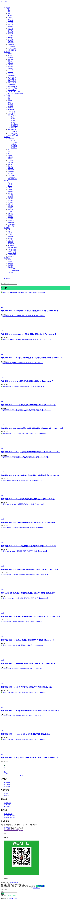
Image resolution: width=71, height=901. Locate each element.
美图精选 (10, 162)
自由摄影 (10, 208)
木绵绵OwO (11, 175)
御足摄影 (10, 202)
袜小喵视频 (11, 245)
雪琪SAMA (11, 173)
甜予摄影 (10, 206)
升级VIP (6, 795)
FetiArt (10, 102)
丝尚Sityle (11, 107)
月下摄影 (10, 200)
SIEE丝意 (10, 22)
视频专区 (7, 228)
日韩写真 (10, 265)
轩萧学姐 (10, 168)
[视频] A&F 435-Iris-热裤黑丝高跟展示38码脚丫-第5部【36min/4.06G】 (28, 405)
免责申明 (7, 782)
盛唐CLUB (11, 109)
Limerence (10, 72)
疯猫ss (9, 153)
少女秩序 (14, 142)
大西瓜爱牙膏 (12, 50)
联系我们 (7, 786)
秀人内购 (10, 263)
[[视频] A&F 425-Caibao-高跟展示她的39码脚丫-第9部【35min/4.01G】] (22, 621)
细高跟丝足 (11, 243)
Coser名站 (11, 138)
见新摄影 (10, 68)
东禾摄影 (10, 191)
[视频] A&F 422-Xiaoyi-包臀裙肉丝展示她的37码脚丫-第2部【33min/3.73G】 (30, 711)
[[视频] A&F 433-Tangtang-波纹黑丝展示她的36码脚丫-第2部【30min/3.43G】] (24, 433)
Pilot (9, 182)
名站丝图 (7, 95)
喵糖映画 (14, 148)
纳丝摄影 (10, 26)
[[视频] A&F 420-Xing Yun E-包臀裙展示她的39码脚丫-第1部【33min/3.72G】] (24, 739)
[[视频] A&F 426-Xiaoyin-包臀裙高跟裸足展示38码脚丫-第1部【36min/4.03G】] (25, 598)
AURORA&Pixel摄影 (14, 91)
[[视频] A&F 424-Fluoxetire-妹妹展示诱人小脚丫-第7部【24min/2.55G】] (22, 645)
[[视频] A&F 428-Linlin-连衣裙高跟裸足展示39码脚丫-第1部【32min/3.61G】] (24, 551)
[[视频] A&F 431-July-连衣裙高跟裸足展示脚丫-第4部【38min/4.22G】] (22, 480)
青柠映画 (10, 57)
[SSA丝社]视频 (12, 247)
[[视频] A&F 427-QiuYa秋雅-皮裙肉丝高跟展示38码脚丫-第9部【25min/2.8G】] (24, 574)
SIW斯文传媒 (12, 48)
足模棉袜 (7, 52)
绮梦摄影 (10, 198)
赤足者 (10, 55)
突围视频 (10, 236)
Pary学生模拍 (12, 82)
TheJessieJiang (12, 254)
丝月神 (13, 269)
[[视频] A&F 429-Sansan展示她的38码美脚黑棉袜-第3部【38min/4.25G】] (23, 527)
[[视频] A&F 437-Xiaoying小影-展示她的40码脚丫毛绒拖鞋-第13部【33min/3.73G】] (26, 339)
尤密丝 (10, 100)
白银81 (10, 155)
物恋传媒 (10, 33)
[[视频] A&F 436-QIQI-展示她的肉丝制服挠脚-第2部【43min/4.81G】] (22, 363)
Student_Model (12, 90)
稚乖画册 (14, 144)
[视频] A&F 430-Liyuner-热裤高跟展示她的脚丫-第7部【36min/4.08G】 (28, 522)
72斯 (9, 97)
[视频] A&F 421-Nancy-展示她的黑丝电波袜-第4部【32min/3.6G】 (26, 734)
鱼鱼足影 (10, 204)
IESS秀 (10, 233)
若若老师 (10, 213)
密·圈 (9, 259)
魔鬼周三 (14, 122)
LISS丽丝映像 (12, 128)
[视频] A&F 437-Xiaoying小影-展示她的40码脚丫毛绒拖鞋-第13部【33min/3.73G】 (32, 358)
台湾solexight (11, 84)
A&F (9, 229)
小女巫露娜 (11, 224)
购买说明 (7, 784)
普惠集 (13, 118)
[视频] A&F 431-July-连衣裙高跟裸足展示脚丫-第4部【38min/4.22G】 (28, 499)
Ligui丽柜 (10, 106)
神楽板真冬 (11, 169)
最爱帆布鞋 (11, 222)
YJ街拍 (10, 184)
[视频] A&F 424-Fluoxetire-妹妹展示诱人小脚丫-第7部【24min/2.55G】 (28, 663)
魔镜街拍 (10, 217)
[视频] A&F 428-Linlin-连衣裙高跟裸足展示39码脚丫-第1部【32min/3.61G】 (30, 569)
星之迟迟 (10, 164)
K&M (9, 231)
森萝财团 (10, 37)
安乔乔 (10, 187)
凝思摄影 (10, 193)
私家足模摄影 (12, 79)
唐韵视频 (10, 240)
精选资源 (10, 267)
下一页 (6, 773)
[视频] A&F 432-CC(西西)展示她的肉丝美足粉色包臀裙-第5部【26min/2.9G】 (30, 475)
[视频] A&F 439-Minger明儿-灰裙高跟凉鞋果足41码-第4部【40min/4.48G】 (30, 311)
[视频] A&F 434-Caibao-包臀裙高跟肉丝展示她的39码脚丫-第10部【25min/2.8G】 (32, 428)
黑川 (9, 149)
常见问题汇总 (8, 814)
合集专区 (10, 272)
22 (5, 772)
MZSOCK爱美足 (13, 88)
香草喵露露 (11, 171)
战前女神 (10, 61)
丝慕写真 (10, 30)
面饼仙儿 (10, 166)
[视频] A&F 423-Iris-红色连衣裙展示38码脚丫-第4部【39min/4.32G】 (27, 687)
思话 (9, 12)
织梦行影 (10, 64)
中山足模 (10, 70)
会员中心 (7, 793)
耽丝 (12, 117)
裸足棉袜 (7, 806)
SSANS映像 (11, 111)
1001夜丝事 (14, 126)
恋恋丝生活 (7, 803)
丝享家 (13, 120)
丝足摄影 (7, 8)
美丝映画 (10, 41)
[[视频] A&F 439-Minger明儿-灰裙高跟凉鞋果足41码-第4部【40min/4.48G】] (24, 292)
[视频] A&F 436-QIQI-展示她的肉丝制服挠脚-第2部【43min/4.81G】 (27, 381)
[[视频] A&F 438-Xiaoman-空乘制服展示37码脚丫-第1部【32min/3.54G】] (23, 316)
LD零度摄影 (11, 46)
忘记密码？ (14, 895)
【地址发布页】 (14, 882)
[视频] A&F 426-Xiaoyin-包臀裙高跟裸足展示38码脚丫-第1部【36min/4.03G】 (31, 616)
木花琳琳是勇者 (12, 179)
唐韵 (9, 99)
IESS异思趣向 (12, 115)
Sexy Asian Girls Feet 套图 (15, 93)
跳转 (21, 775)
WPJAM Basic (12, 898)
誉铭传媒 (10, 59)
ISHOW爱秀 (11, 113)
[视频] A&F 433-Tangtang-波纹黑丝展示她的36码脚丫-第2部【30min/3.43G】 (30, 452)
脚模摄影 (10, 238)
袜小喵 (10, 15)
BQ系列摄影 (11, 75)
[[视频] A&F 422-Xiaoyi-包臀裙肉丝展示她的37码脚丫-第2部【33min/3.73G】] (24, 692)
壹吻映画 (10, 104)
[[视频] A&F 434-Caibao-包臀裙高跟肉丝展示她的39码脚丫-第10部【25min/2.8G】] (26, 410)
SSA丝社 (10, 21)
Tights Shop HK (12, 256)
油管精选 (10, 242)
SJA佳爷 (10, 19)
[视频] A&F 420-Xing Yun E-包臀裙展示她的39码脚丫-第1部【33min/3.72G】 (30, 758)
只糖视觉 (10, 66)
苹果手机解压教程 (9, 815)
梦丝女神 (10, 24)
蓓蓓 (9, 151)
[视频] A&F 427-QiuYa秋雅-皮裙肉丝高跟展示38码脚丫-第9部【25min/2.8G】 (29, 593)
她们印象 (10, 197)
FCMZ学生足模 (12, 86)
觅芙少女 (10, 211)
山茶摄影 (10, 35)
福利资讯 (7, 258)
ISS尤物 (10, 17)
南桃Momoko (11, 177)
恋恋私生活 (4, 1)
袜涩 (9, 10)
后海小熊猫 (11, 226)
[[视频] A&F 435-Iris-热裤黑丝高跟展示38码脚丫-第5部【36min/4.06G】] (23, 386)
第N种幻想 (14, 124)
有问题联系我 (40, 886)
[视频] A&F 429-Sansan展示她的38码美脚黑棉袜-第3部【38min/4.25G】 (28, 546)
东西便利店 (11, 44)
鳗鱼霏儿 (10, 159)
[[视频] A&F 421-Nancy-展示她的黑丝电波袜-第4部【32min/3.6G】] (21, 715)
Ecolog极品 (11, 73)
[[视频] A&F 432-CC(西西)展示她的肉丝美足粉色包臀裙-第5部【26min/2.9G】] (25, 457)
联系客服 (7, 828)
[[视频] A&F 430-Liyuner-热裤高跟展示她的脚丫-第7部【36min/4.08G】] (22, 504)
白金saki (10, 157)
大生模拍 (10, 39)
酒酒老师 (10, 215)
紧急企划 (14, 146)
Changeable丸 (15, 270)
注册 (9, 895)
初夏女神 (10, 209)
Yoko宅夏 (10, 160)
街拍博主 (7, 180)
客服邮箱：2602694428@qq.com (13, 830)
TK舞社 (10, 234)
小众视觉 (10, 195)
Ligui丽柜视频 (12, 251)
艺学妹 (10, 261)
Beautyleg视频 (12, 253)
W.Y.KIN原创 (12, 77)
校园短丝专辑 (12, 81)
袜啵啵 (10, 53)
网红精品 (7, 137)
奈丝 (9, 13)
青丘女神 (10, 32)
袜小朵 (10, 186)
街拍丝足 (10, 218)
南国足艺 (10, 63)
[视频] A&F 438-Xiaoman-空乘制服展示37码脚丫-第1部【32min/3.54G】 (29, 334)
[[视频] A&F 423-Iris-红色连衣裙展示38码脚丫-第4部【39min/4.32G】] (22, 668)
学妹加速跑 (11, 43)
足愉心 (10, 189)
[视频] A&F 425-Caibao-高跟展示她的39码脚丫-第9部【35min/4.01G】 (28, 640)
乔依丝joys (11, 220)
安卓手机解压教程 (9, 817)
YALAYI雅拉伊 (12, 131)
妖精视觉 (10, 28)
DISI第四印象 (12, 129)
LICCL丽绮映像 (12, 133)
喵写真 (13, 140)
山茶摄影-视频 (12, 249)
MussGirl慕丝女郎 (13, 135)
